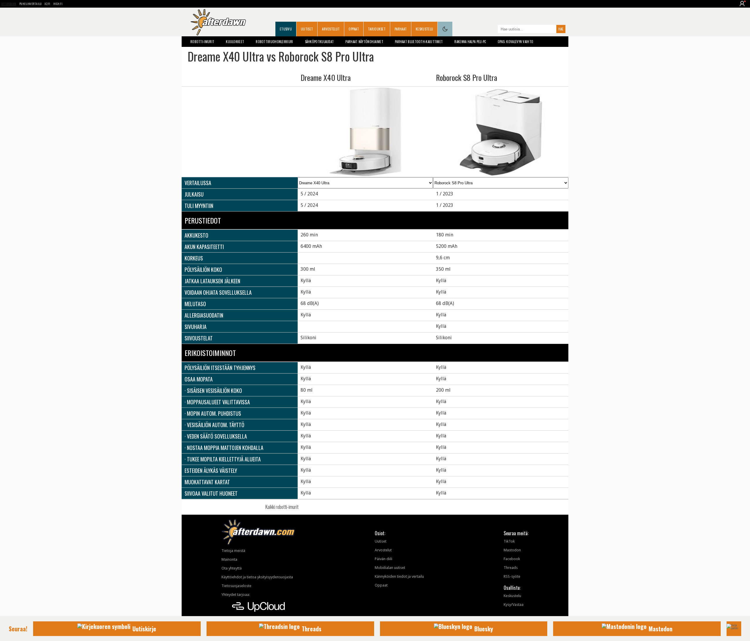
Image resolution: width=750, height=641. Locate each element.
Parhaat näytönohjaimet (364, 41)
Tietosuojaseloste (236, 586)
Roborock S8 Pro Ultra (466, 77)
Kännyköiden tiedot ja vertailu (399, 576)
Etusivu (286, 29)
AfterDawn (8, 3)
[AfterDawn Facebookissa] (492, 29)
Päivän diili (383, 559)
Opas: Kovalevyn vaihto (515, 41)
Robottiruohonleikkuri (274, 41)
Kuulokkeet (235, 41)
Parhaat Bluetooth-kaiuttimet (419, 41)
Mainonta (229, 559)
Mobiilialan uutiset (390, 567)
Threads (511, 567)
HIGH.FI (58, 3)
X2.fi (47, 3)
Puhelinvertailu (30, 3)
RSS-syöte (512, 576)
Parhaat (401, 29)
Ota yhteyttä (231, 568)
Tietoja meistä (233, 550)
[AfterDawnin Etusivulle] (218, 22)
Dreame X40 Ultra (326, 77)
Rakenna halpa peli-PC (470, 41)
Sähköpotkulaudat (319, 41)
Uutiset (307, 29)
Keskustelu (424, 29)
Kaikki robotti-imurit (282, 506)
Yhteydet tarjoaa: (235, 594)
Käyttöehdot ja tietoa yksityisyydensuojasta (257, 577)
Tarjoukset (377, 29)
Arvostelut (331, 29)
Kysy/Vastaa (514, 604)
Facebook (512, 559)
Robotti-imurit (202, 41)
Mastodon (512, 550)
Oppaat (354, 29)
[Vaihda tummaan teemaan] (445, 29)
